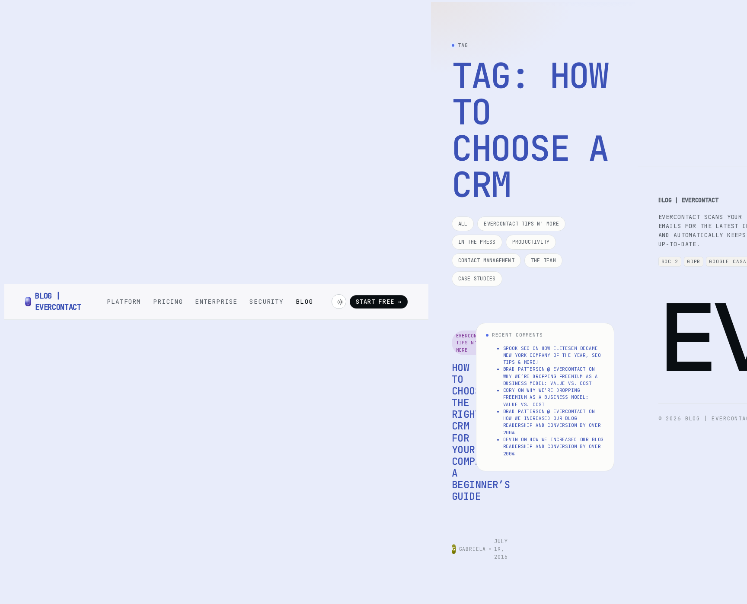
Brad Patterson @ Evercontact (544, 369)
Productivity (531, 241)
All (463, 223)
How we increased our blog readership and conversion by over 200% (552, 425)
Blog (304, 301)
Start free (378, 301)
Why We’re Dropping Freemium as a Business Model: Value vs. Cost (546, 397)
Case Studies (477, 278)
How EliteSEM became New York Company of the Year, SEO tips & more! (552, 355)
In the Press (477, 241)
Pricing (168, 301)
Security (266, 301)
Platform (124, 301)
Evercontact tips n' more (521, 223)
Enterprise (216, 301)
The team (543, 260)
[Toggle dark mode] (339, 301)
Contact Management (486, 260)
